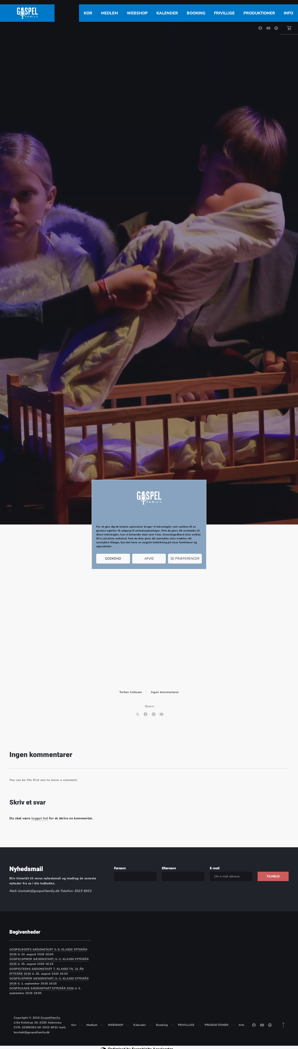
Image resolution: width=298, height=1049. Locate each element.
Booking (196, 13)
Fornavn (120, 868)
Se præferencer (184, 559)
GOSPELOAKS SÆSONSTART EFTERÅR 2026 (41, 988)
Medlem (109, 13)
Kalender (167, 13)
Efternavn (169, 868)
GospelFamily (50, 1018)
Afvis (149, 559)
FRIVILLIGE (224, 13)
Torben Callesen (130, 692)
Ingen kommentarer (165, 692)
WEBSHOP (137, 13)
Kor (88, 13)
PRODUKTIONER (259, 13)
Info (288, 13)
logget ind (39, 818)
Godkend (113, 559)
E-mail (214, 868)
